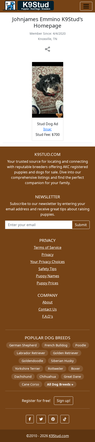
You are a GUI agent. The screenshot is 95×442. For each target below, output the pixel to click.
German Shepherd (23, 345)
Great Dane (72, 376)
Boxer (75, 368)
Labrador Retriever (31, 353)
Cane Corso (30, 384)
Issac (47, 129)
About (47, 302)
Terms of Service (47, 247)
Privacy (47, 254)
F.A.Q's (47, 316)
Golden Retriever (65, 353)
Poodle (80, 345)
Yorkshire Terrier (27, 368)
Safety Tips (47, 268)
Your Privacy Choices (47, 261)
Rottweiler (55, 368)
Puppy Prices (47, 283)
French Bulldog (56, 345)
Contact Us (47, 309)
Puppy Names (47, 275)
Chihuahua (48, 376)
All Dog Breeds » (60, 384)
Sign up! (63, 400)
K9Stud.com (59, 435)
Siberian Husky (62, 361)
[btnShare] (47, 49)
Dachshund (23, 376)
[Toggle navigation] (86, 6)
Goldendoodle (32, 361)
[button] (30, 419)
